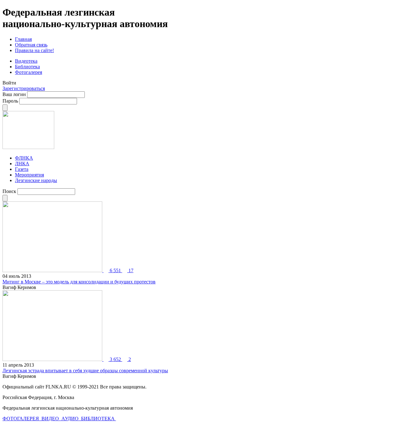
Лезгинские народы (36, 180)
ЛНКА (22, 163)
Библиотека (27, 66)
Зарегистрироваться (23, 88)
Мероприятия (29, 174)
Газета (21, 169)
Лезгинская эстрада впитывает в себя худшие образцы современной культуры (85, 370)
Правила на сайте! (34, 50)
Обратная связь (31, 44)
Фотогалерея (28, 72)
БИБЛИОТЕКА (98, 418)
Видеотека (26, 61)
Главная (23, 39)
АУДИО (70, 418)
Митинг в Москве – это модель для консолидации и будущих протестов (79, 281)
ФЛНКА (24, 158)
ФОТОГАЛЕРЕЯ (21, 418)
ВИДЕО (50, 418)
